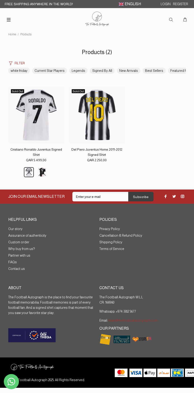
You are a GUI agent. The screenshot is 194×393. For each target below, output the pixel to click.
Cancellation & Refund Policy (120, 235)
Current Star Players (50, 71)
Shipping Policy (110, 242)
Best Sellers (154, 71)
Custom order (18, 242)
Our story (15, 229)
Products (25, 34)
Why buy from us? (21, 249)
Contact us (16, 269)
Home (12, 34)
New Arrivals (128, 71)
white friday (19, 71)
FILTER (20, 63)
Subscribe (141, 197)
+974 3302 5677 (126, 311)
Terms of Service (111, 249)
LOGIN (166, 4)
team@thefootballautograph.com (133, 320)
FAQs (12, 262)
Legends (78, 71)
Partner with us (19, 255)
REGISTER (180, 4)
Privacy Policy (109, 229)
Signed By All (102, 71)
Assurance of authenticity (27, 235)
